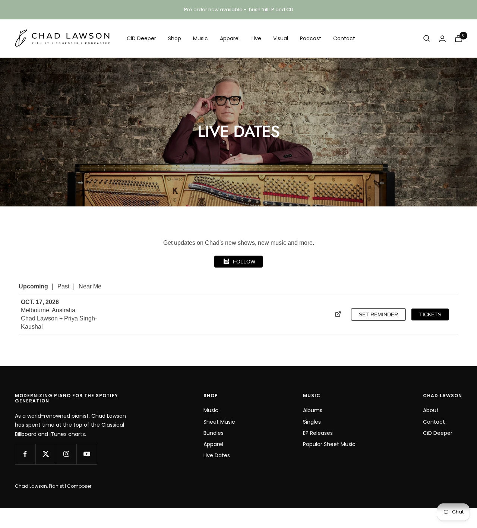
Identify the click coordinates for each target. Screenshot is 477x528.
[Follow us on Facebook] (25, 454)
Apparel (230, 38)
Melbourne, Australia (48, 310)
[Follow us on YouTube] (86, 454)
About (431, 410)
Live (256, 38)
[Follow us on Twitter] (45, 454)
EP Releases (318, 433)
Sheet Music (219, 422)
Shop (174, 38)
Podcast (310, 38)
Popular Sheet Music (329, 444)
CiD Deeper (141, 38)
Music (200, 38)
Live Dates (216, 455)
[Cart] (458, 38)
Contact (344, 38)
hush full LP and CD (271, 9)
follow (244, 262)
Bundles (213, 433)
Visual (280, 38)
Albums (312, 410)
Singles (312, 422)
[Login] (442, 38)
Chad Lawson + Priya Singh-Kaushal (59, 322)
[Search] (426, 38)
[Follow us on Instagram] (66, 454)
